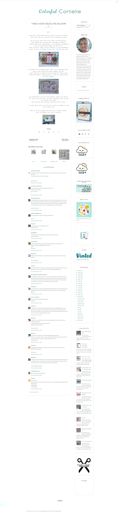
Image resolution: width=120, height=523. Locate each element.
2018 (79, 285)
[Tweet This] (39, 132)
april (79, 313)
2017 (79, 287)
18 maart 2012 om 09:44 (36, 220)
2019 (79, 283)
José (32, 265)
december (80, 298)
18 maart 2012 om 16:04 (36, 368)
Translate (86, 27)
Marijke (33, 357)
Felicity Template (39, 511)
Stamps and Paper (35, 213)
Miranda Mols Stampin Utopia (38, 274)
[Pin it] (53, 132)
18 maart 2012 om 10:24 (36, 229)
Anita (32, 223)
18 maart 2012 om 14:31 (36, 315)
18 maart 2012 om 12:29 (36, 294)
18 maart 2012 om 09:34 (36, 210)
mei (79, 311)
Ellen (44, 98)
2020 (79, 281)
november (80, 300)
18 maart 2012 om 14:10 (36, 303)
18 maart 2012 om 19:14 (36, 389)
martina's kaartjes (35, 186)
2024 (79, 274)
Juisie (32, 306)
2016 (79, 289)
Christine (33, 241)
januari (79, 318)
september (80, 303)
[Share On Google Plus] (48, 132)
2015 (79, 290)
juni (79, 309)
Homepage (2, 504)
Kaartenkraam (34, 198)
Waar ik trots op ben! (5, 505)
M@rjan (64, 42)
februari (80, 316)
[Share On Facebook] (44, 132)
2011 (79, 320)
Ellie (32, 378)
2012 (79, 296)
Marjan (32, 253)
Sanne (32, 345)
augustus (80, 305)
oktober (80, 302)
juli (78, 307)
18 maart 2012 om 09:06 (36, 195)
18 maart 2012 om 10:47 (36, 238)
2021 (79, 279)
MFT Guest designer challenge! (85, 345)
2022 (79, 278)
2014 (79, 292)
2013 (79, 294)
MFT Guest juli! (86, 356)
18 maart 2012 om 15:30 (36, 354)
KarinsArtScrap (34, 170)
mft (49, 26)
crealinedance (34, 371)
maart (79, 314)
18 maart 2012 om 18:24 (36, 375)
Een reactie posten (34, 392)
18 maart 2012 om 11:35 (36, 271)
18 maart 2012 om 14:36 (36, 330)
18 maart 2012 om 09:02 (36, 183)
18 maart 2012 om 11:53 (36, 283)
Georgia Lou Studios (50, 511)
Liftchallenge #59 (86, 441)
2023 (79, 276)
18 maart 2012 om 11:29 (36, 262)
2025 (79, 272)
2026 (79, 270)
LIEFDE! (83, 417)
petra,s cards (34, 297)
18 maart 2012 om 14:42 (36, 342)
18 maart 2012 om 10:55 (36, 250)
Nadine (32, 286)
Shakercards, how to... (83, 101)
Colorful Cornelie (32, 511)
